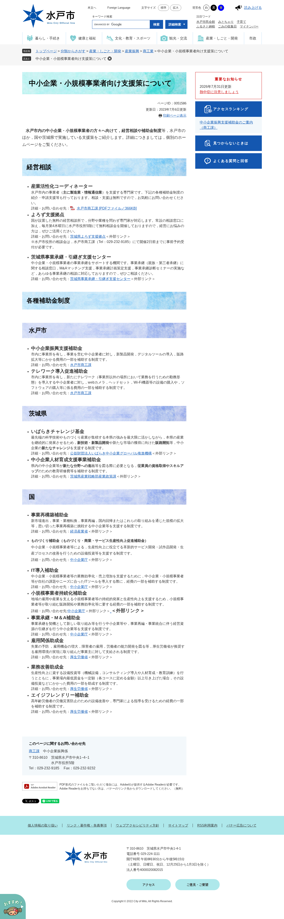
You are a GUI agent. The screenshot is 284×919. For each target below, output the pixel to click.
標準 (163, 7)
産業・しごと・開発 (105, 51)
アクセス (148, 884)
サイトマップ (178, 825)
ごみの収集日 (227, 26)
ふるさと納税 (205, 26)
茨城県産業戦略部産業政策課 (93, 476)
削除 (110, 59)
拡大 (176, 7)
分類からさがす (73, 51)
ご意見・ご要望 (197, 884)
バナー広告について (241, 825)
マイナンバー (249, 26)
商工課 (34, 751)
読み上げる (253, 8)
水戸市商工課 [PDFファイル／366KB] (107, 208)
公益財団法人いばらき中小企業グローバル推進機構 (111, 453)
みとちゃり (226, 22)
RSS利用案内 (207, 825)
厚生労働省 (79, 657)
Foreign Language (118, 7)
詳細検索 (175, 24)
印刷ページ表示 (174, 115)
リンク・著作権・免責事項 (87, 825)
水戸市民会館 (205, 22)
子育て (241, 22)
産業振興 (132, 51)
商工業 (148, 51)
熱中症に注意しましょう (219, 92)
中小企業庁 (79, 560)
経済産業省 (79, 531)
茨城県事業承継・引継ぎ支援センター (100, 279)
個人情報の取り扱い (43, 825)
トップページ (46, 51)
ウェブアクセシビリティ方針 (137, 825)
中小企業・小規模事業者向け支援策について (71, 59)
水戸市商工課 (80, 365)
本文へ (92, 7)
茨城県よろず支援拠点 (88, 236)
